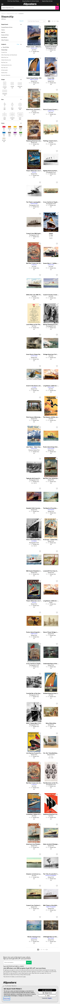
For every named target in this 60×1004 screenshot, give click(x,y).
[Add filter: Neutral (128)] (4, 138)
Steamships (21, 13)
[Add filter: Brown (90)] (20, 126)
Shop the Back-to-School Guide (30, 1)
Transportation (10, 13)
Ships (16, 13)
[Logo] (30, 4)
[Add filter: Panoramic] (4, 91)
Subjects (3, 13)
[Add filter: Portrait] (4, 83)
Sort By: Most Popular (33, 21)
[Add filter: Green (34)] (20, 132)
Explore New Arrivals (47, 1)
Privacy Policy (7, 998)
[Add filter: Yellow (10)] (15, 126)
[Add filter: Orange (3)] (9, 126)
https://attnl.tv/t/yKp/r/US (9, 974)
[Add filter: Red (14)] (4, 126)
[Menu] (2, 4)
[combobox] (28, 8)
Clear (18, 44)
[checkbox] (4, 106)
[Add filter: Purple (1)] (15, 132)
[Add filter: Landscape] (20, 83)
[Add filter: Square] (12, 83)
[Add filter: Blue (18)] (4, 132)
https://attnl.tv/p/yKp (25, 974)
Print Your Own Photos (13, 1)
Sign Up (29, 962)
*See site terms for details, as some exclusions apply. (14, 976)
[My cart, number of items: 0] (57, 4)
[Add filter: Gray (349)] (9, 132)
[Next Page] (58, 21)
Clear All (21, 21)
